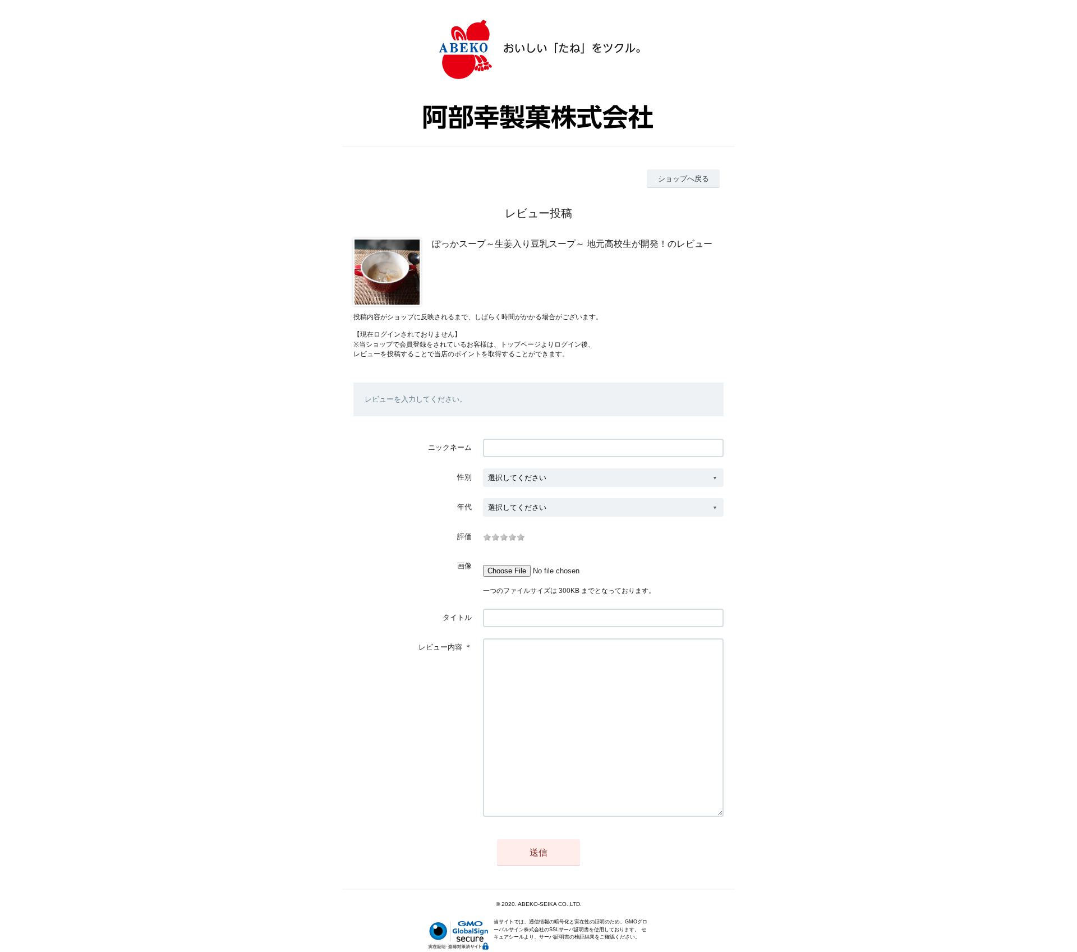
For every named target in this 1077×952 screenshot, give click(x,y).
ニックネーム (450, 447)
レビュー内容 (440, 647)
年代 (464, 507)
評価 (464, 536)
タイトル (457, 617)
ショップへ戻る (683, 178)
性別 (464, 477)
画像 (464, 566)
